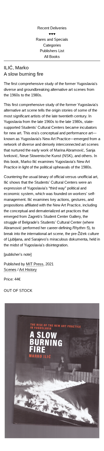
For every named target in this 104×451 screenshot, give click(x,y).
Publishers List (52, 51)
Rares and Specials (52, 39)
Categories (52, 45)
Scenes (10, 269)
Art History (28, 269)
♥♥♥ (52, 34)
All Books (52, 56)
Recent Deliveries (52, 28)
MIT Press (34, 264)
